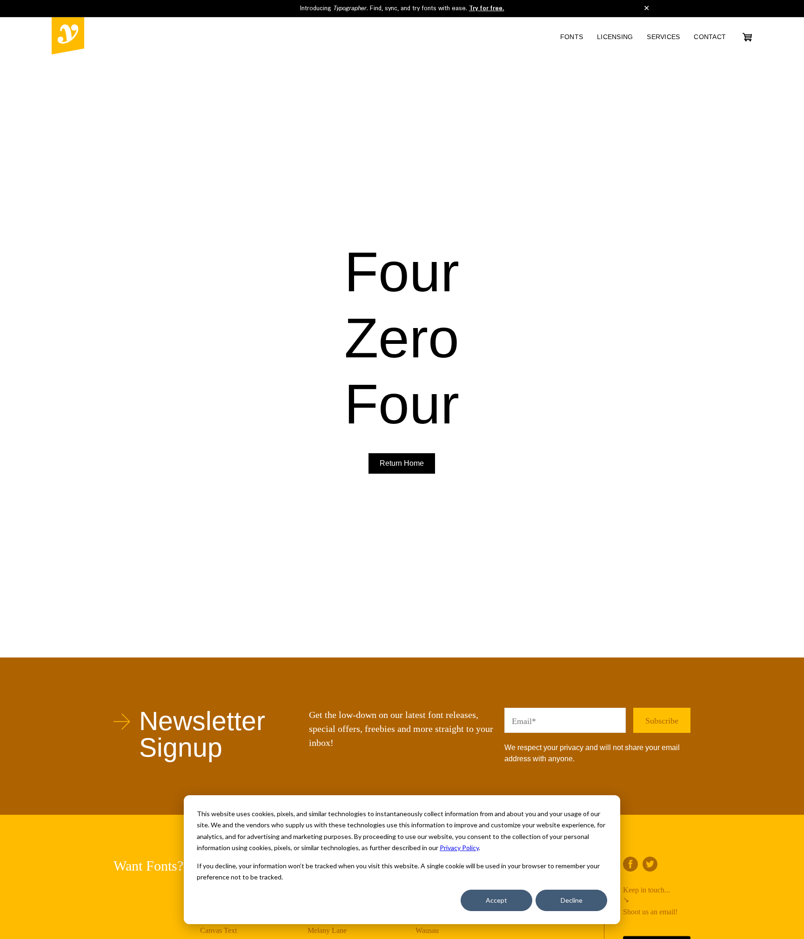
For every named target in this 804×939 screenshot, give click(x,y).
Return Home (402, 463)
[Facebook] (630, 864)
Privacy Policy (459, 848)
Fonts (571, 36)
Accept (496, 900)
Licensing (615, 36)
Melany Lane (327, 930)
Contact (710, 36)
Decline (572, 900)
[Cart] (747, 37)
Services (663, 36)
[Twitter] (650, 864)
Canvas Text (218, 930)
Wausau (427, 930)
